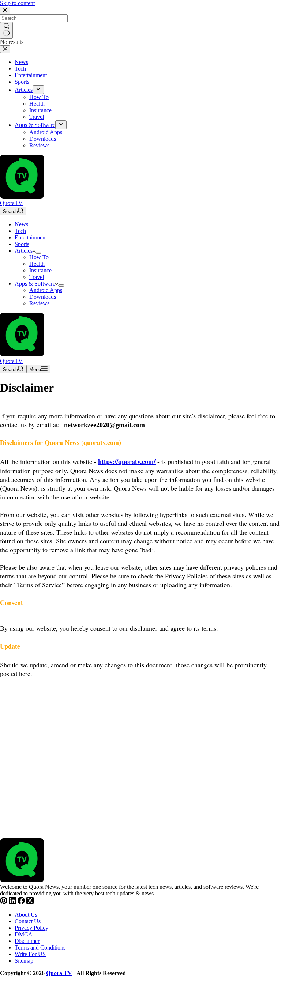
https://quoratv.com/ (127, 461)
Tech (20, 231)
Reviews (39, 303)
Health (37, 264)
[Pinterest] (4, 902)
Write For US (30, 954)
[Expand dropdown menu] (38, 253)
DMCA (24, 934)
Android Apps (45, 290)
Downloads (42, 297)
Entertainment (31, 237)
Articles (24, 251)
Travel (36, 277)
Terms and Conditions (40, 947)
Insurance (40, 270)
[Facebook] (22, 902)
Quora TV (59, 973)
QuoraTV (11, 203)
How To (39, 257)
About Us (26, 914)
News (21, 224)
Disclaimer (27, 941)
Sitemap (24, 961)
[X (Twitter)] (30, 902)
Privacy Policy (31, 928)
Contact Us (28, 921)
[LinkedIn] (13, 902)
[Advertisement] (140, 755)
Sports (22, 244)
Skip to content (17, 3)
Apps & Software (35, 283)
